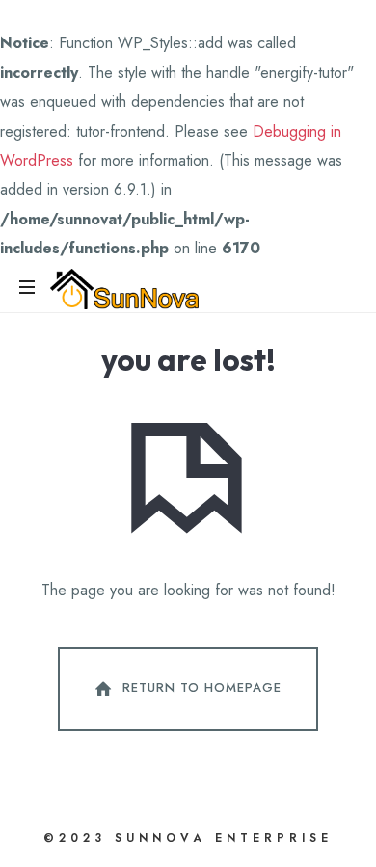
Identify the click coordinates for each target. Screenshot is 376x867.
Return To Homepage (202, 687)
